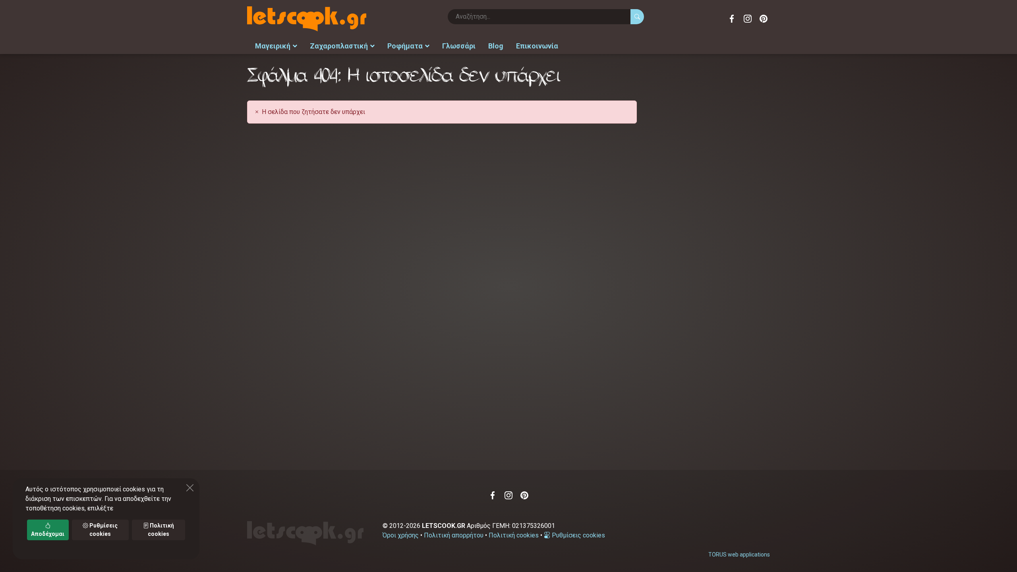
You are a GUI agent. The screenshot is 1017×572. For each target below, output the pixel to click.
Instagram (747, 18)
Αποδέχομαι (47, 534)
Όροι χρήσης (401, 535)
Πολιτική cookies (514, 535)
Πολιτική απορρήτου (453, 535)
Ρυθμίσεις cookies (577, 535)
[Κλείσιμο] (190, 488)
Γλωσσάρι (459, 46)
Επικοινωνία (537, 46)
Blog (495, 46)
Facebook (731, 18)
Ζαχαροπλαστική (339, 46)
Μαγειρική (272, 46)
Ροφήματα (405, 46)
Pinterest (763, 18)
